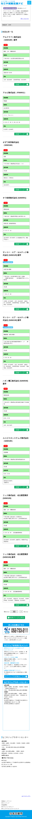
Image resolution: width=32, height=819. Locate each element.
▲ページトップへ (26, 796)
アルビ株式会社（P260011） (14, 93)
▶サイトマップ (5, 802)
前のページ (6, 611)
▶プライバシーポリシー (8, 806)
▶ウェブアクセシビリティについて (10, 808)
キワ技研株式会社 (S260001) (14, 198)
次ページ (26, 611)
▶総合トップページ (6, 801)
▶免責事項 (4, 804)
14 (21, 611)
